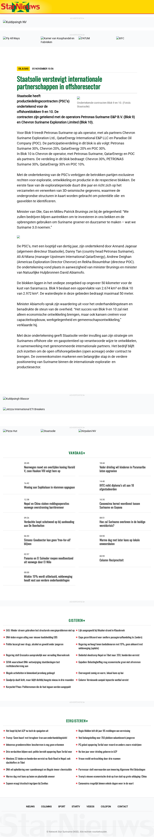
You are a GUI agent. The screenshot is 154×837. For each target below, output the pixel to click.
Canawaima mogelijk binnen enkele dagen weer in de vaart (106, 783)
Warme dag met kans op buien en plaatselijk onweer (30, 776)
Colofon (106, 806)
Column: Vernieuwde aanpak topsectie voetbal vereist (103, 680)
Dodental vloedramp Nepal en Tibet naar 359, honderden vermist (109, 655)
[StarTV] (142, 7)
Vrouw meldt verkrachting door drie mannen (99, 758)
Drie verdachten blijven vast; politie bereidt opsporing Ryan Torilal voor (39, 751)
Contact (123, 806)
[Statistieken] (152, 834)
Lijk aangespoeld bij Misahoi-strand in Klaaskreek (102, 630)
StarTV (76, 806)
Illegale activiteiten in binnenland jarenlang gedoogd (30, 673)
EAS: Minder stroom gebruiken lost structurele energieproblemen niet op (40, 630)
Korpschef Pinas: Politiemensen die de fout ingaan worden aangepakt (38, 687)
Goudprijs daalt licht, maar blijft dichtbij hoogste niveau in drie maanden (40, 680)
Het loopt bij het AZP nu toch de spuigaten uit (27, 731)
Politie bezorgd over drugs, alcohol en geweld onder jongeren (34, 644)
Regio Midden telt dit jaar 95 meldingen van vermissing (104, 731)
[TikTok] (90, 819)
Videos (90, 806)
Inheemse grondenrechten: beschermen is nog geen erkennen (35, 744)
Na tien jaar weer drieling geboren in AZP (98, 751)
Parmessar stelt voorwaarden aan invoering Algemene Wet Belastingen (112, 769)
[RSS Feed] (103, 819)
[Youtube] (64, 819)
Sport (61, 806)
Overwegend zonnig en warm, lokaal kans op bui (101, 673)
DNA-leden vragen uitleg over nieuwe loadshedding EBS (31, 637)
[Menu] (147, 7)
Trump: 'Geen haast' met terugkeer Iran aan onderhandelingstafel (36, 738)
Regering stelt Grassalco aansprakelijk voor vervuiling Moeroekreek (37, 655)
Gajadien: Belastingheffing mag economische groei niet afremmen (109, 662)
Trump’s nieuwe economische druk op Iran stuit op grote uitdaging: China (113, 776)
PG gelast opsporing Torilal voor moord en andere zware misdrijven (110, 744)
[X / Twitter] (77, 819)
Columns (46, 806)
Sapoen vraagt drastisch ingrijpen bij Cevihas (27, 783)
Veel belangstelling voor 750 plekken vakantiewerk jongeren (107, 738)
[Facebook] (51, 819)
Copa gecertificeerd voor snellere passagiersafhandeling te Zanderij (110, 637)
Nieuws (30, 806)
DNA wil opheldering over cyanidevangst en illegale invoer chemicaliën (39, 769)
